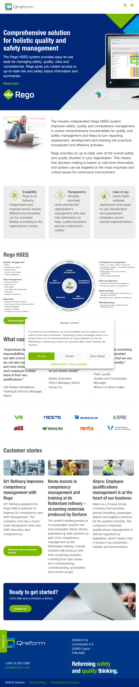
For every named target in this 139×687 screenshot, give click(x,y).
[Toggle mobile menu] (132, 5)
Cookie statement (59, 364)
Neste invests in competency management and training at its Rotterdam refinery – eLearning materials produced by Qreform (67, 498)
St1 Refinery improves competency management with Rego (23, 490)
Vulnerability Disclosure (65, 682)
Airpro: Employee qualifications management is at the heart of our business (112, 490)
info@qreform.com (17, 667)
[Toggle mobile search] (125, 5)
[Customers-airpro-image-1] (113, 461)
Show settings (97, 356)
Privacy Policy (38, 682)
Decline (69, 356)
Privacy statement (78, 364)
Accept (41, 356)
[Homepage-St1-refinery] (24, 461)
